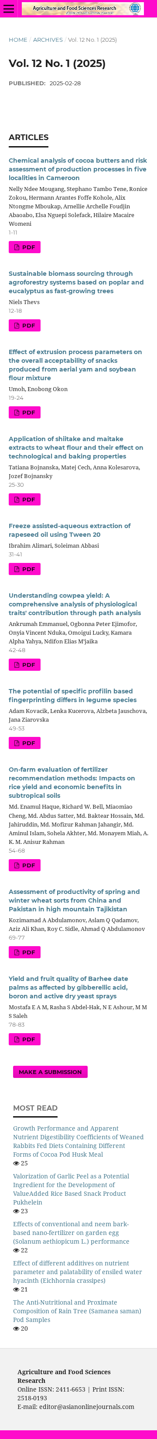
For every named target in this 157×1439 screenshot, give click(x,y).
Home (18, 39)
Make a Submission (50, 1071)
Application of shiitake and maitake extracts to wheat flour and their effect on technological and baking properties (76, 447)
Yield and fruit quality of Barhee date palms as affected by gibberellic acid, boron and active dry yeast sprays (68, 987)
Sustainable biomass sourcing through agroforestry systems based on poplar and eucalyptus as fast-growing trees (76, 282)
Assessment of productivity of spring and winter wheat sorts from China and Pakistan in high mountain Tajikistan (74, 900)
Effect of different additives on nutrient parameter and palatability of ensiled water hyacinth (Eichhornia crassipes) (77, 1272)
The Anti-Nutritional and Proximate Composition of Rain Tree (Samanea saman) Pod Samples (77, 1311)
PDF (27, 247)
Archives (48, 39)
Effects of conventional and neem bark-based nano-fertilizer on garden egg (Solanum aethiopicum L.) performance (71, 1232)
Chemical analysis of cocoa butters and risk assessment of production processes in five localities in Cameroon (78, 169)
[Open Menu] (8, 8)
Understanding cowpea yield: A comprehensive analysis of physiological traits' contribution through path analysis (75, 604)
